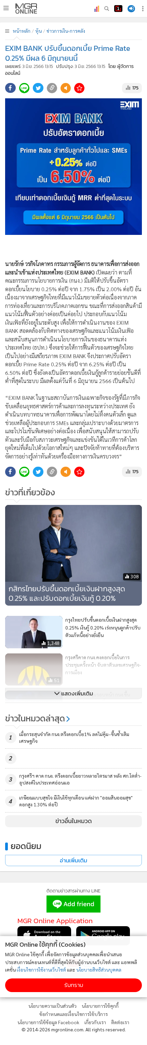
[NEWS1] (118, 8)
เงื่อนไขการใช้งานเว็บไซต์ (41, 969)
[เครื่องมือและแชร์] (143, 9)
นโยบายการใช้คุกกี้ (100, 1006)
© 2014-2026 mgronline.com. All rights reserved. (74, 1029)
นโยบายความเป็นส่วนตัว (52, 1006)
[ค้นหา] (106, 8)
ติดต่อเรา (120, 1022)
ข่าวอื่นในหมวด (73, 821)
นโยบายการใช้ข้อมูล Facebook (48, 1022)
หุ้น (38, 31)
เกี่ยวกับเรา (95, 1022)
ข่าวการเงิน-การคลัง (65, 31)
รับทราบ (73, 985)
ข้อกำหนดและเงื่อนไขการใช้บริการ (73, 1014)
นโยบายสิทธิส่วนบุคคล (98, 969)
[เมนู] (6, 8)
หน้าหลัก (21, 31)
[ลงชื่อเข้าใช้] (131, 8)
